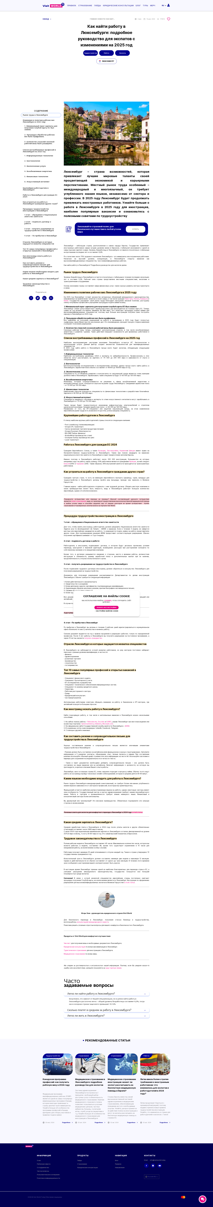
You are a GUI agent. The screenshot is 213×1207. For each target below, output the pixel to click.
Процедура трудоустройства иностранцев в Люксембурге (36, 210)
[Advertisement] (106, 85)
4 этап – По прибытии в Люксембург (40, 236)
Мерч (152, 5)
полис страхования (78, 501)
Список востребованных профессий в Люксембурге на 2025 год (39, 151)
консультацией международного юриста (93, 922)
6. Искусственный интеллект (37, 182)
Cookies (107, 601)
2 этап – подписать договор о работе (37, 223)
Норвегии (123, 451)
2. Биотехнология (32, 161)
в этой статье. (137, 812)
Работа (106, 53)
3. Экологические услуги (35, 166)
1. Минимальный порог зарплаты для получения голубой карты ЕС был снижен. (40, 128)
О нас (39, 1160)
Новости (101, 19)
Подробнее (66, 1122)
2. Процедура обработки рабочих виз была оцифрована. (39, 136)
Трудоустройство (90, 53)
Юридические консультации (118, 5)
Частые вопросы (43, 1171)
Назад (46, 19)
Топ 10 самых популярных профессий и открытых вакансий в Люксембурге (40, 250)
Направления (119, 1167)
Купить (135, 229)
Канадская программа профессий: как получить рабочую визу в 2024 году (56, 1082)
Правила (71, 5)
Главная (93, 19)
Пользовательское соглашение (48, 1174)
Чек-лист (67, 943)
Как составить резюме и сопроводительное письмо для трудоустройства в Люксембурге (37, 264)
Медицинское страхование (74, 954)
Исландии (102, 451)
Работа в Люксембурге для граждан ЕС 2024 (40, 196)
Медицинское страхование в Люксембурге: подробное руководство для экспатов (90, 1082)
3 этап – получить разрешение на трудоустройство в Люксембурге (39, 230)
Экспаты (122, 53)
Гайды (97, 5)
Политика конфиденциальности (48, 1178)
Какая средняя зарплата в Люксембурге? (41, 279)
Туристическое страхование (75, 950)
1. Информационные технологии (38, 156)
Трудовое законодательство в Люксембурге (36, 285)
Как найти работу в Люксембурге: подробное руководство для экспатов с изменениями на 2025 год (110, 19)
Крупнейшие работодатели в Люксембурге (35, 189)
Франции (132, 461)
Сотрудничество (43, 1167)
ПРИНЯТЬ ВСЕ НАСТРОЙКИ (106, 607)
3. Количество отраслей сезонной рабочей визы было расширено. (39, 143)
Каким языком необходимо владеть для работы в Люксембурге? (40, 272)
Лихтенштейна (112, 451)
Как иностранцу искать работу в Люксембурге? (37, 257)
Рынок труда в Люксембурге (35, 115)
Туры (145, 5)
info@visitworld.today (157, 1160)
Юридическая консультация (74, 947)
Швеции (132, 451)
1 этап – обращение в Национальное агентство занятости (40, 216)
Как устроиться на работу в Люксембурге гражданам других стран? (40, 203)
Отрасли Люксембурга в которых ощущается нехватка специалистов (38, 243)
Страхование (85, 5)
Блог (138, 5)
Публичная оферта (43, 1164)
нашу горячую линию (113, 968)
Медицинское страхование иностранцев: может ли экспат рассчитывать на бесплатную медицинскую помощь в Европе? (122, 1085)
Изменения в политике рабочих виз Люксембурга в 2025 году (38, 121)
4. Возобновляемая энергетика (38, 171)
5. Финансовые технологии (36, 177)
